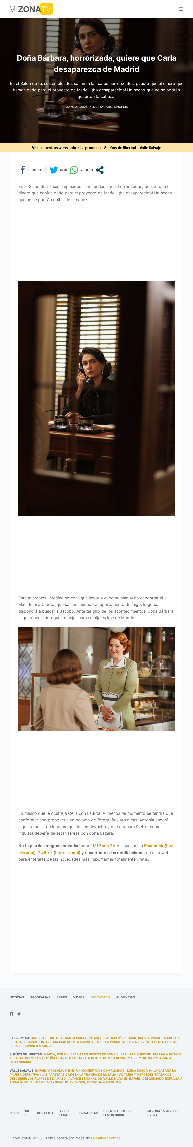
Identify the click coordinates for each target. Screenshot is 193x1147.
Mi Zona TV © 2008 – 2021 (162, 1113)
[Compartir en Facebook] (30, 170)
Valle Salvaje (150, 147)
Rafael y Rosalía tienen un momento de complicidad (80, 1070)
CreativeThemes (106, 1138)
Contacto (45, 1113)
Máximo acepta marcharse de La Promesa (89, 1042)
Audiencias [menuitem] (125, 997)
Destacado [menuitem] (100, 997)
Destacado (102, 107)
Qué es (27, 1113)
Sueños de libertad (120, 147)
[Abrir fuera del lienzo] (181, 9)
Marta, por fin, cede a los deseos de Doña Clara (85, 1054)
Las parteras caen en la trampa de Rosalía (79, 1074)
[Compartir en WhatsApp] (81, 170)
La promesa (90, 147)
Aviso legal (64, 1113)
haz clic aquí (67, 852)
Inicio (14, 1113)
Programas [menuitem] (40, 997)
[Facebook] (11, 1014)
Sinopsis (121, 107)
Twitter (45, 852)
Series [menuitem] (62, 997)
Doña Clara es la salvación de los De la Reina (85, 1058)
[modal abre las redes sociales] (99, 170)
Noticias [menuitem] (17, 997)
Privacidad (88, 1113)
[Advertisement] (97, 244)
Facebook (153, 845)
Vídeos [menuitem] (78, 997)
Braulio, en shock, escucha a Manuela (88, 1082)
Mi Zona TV (104, 845)
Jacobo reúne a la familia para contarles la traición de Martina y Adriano (96, 1038)
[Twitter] (19, 1014)
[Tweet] (59, 170)
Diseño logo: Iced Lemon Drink (118, 1113)
